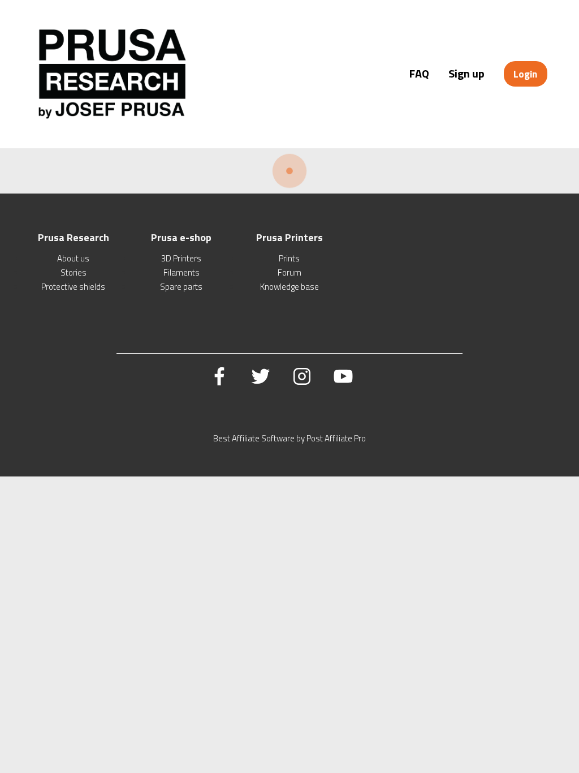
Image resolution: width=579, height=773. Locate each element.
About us (73, 258)
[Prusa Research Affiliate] (112, 118)
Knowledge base (289, 286)
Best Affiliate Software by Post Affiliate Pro (289, 438)
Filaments (181, 272)
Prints (289, 258)
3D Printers (181, 258)
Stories (74, 272)
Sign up (466, 73)
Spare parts (181, 286)
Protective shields (73, 286)
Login (525, 73)
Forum (289, 272)
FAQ (419, 73)
